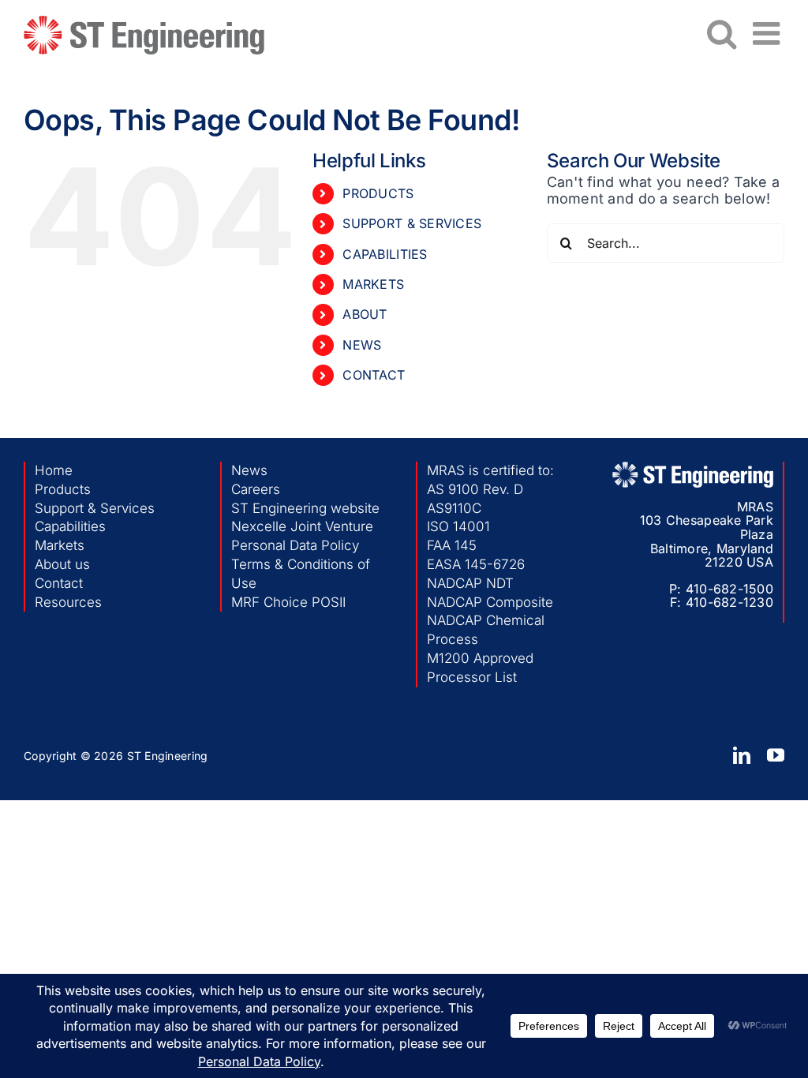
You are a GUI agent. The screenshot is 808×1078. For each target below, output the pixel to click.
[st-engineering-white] (693, 468)
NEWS (361, 345)
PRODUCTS (377, 193)
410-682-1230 (729, 602)
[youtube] (775, 755)
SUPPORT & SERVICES (411, 223)
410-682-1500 (729, 589)
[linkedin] (741, 755)
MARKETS (373, 284)
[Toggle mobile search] (721, 33)
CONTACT (373, 375)
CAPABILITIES (384, 254)
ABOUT (364, 314)
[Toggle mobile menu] (768, 33)
